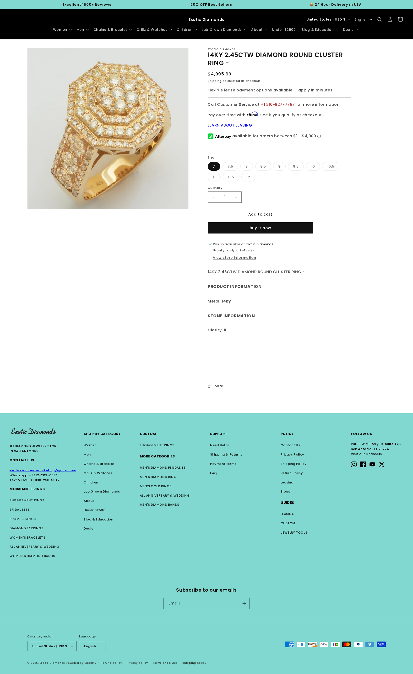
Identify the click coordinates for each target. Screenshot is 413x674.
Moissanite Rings (27, 489)
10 (315, 167)
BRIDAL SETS (20, 509)
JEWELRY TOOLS (294, 532)
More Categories (157, 456)
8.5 (265, 167)
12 (250, 178)
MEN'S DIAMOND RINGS (159, 477)
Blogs (285, 491)
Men (87, 454)
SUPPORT (218, 433)
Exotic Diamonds (52, 663)
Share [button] (217, 386)
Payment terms (223, 464)
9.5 (298, 167)
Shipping (215, 81)
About (89, 501)
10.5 (333, 167)
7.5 (233, 167)
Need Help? (220, 445)
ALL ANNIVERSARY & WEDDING (35, 546)
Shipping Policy (294, 464)
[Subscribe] (244, 603)
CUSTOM (288, 523)
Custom (148, 433)
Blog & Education (98, 519)
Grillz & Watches (98, 473)
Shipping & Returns (226, 454)
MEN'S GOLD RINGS (156, 486)
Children (91, 482)
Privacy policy (137, 663)
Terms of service (165, 663)
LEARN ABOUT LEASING (230, 125)
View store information (234, 257)
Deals (88, 528)
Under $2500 (95, 510)
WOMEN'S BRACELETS (27, 537)
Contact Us (22, 460)
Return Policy (292, 473)
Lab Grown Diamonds (102, 491)
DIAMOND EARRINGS (26, 528)
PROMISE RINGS (23, 519)
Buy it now (260, 227)
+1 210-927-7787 (278, 104)
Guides (287, 502)
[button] (62, 30)
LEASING (288, 514)
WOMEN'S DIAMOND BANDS (32, 556)
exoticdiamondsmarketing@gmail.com (43, 470)
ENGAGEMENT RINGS (27, 500)
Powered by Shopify (81, 663)
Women (90, 445)
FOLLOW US (361, 433)
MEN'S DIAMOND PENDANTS (163, 467)
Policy (287, 433)
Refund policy (111, 663)
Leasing (287, 482)
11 (217, 178)
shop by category (102, 433)
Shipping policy (194, 663)
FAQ (213, 473)
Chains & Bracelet (99, 464)
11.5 (233, 178)
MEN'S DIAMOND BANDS (159, 504)
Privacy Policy (292, 454)
